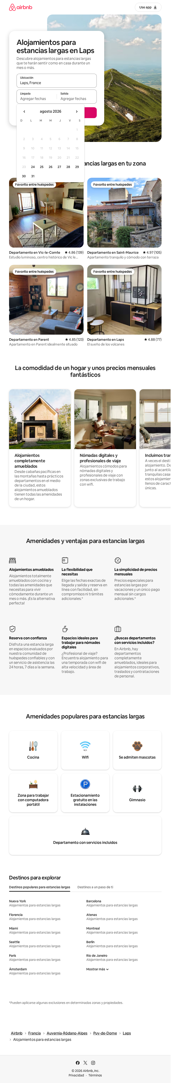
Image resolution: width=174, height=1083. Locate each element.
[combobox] (56, 82)
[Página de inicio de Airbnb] (20, 7)
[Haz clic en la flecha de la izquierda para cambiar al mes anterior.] (24, 111)
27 (59, 167)
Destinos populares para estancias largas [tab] (39, 887)
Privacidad (76, 1075)
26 (50, 167)
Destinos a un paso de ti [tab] (95, 887)
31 (32, 176)
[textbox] (36, 98)
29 (77, 167)
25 (42, 167)
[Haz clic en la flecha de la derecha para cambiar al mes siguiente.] (76, 111)
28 (68, 167)
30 (24, 176)
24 (33, 167)
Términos (95, 1075)
